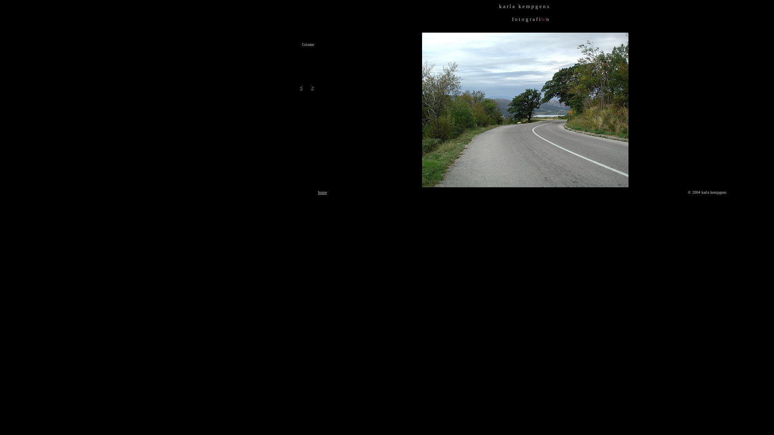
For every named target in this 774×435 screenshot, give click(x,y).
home (322, 192)
